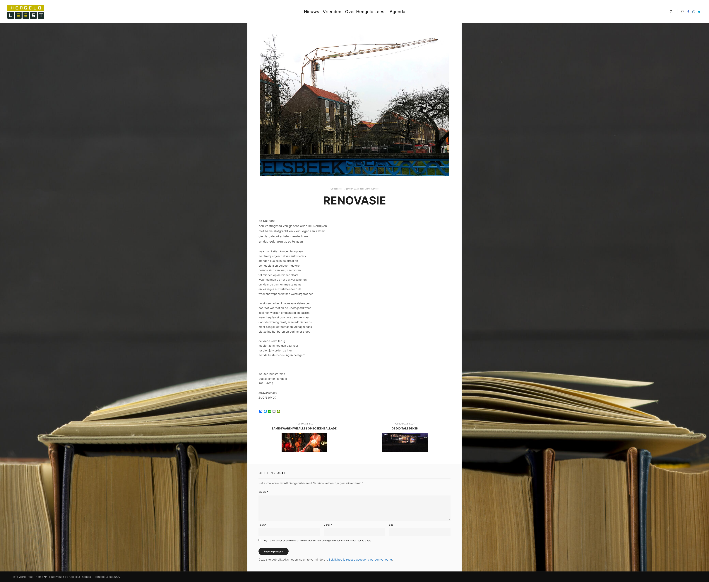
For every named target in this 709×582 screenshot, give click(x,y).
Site (391, 524)
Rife (15, 576)
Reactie (263, 491)
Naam (262, 524)
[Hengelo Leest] (25, 11)
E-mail (328, 524)
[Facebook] (688, 11)
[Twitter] (699, 11)
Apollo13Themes (80, 576)
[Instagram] (693, 11)
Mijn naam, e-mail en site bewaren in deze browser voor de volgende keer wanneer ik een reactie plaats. (317, 540)
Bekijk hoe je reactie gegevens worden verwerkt (360, 559)
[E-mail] (682, 11)
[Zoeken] (671, 11)
